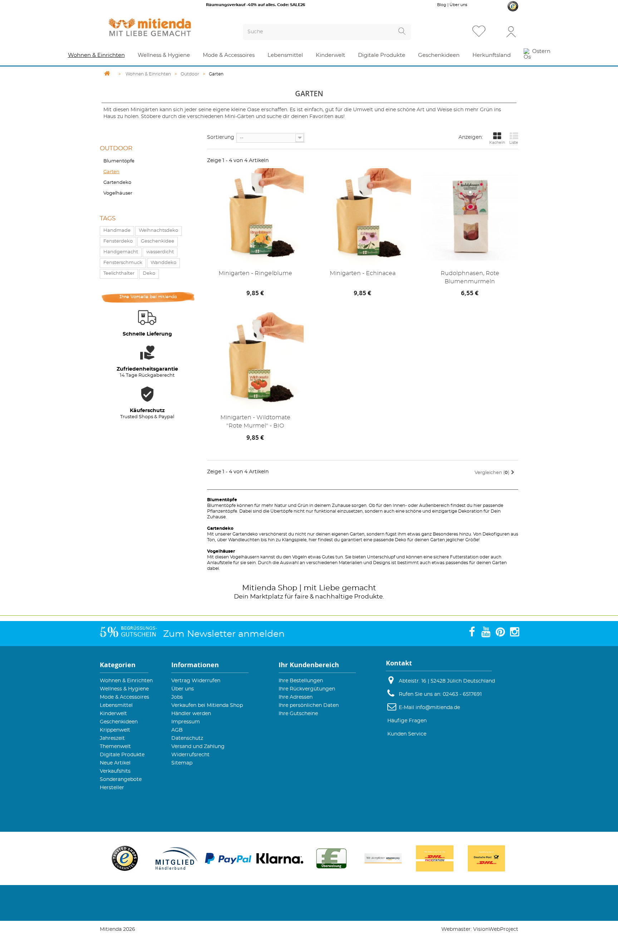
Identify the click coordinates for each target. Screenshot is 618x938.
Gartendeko (117, 182)
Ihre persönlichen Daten (309, 705)
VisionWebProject (495, 929)
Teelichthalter (118, 273)
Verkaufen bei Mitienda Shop (207, 705)
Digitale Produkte (122, 754)
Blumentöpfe (118, 161)
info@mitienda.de (438, 707)
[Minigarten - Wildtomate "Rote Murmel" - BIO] (255, 360)
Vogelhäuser (117, 193)
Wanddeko (163, 262)
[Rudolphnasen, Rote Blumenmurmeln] (470, 216)
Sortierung (220, 137)
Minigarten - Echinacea (363, 273)
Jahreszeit (112, 738)
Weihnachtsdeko (158, 230)
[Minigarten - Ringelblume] (255, 216)
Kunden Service (406, 734)
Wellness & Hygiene (124, 689)
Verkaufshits (115, 771)
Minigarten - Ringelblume (255, 273)
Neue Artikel (115, 763)
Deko (149, 273)
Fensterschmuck (122, 262)
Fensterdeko (118, 241)
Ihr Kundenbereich (309, 664)
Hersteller (112, 787)
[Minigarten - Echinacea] (362, 216)
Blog (441, 5)
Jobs (177, 697)
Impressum (185, 721)
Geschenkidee (157, 241)
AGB (177, 730)
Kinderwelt (113, 713)
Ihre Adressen (296, 697)
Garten (111, 172)
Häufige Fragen (407, 720)
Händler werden (191, 713)
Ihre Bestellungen (301, 680)
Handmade (117, 230)
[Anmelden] (511, 31)
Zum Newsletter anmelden (224, 634)
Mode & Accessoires (124, 697)
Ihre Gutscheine (298, 713)
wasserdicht (160, 252)
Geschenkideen (119, 721)
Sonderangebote (121, 779)
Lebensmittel (116, 705)
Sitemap (181, 763)
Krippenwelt (115, 730)
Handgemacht (120, 252)
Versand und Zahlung (198, 746)
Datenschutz (187, 738)
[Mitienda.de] (162, 27)
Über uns (458, 5)
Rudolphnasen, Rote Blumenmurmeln (470, 277)
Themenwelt (115, 746)
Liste (513, 143)
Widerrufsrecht (190, 754)
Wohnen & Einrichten (126, 680)
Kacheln (497, 143)
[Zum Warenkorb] (496, 32)
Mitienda (259, 588)
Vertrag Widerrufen (195, 680)
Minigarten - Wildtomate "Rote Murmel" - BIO (255, 422)
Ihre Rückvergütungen (307, 689)
